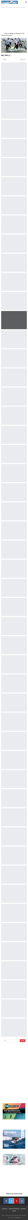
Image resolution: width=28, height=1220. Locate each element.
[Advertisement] (14, 21)
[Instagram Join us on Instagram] (22, 1201)
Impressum (4, 1208)
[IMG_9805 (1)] (14, 71)
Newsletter (23, 1208)
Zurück (4, 59)
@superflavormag (17, 1194)
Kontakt (14, 1211)
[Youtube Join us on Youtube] (16, 1201)
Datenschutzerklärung (14, 1208)
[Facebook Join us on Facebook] (6, 1201)
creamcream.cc (17, 1217)
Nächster (22, 59)
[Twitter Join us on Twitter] (11, 1201)
